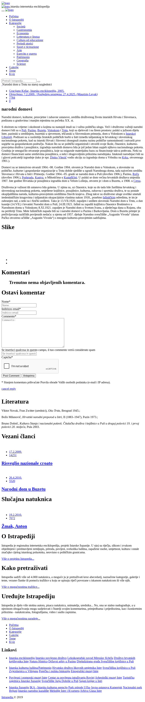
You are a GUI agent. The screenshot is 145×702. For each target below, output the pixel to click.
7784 (12, 97)
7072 (12, 518)
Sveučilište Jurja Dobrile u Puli (60, 681)
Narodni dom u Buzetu (24, 489)
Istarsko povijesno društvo (51, 658)
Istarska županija (19, 687)
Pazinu (32, 130)
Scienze (21, 63)
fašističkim (109, 197)
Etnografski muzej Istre (84, 671)
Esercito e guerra (27, 53)
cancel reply (9, 388)
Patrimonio (23, 57)
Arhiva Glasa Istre (91, 690)
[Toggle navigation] (3, 11)
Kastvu (39, 177)
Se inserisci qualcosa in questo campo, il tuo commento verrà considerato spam (48, 349)
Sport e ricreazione (28, 46)
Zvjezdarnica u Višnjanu (23, 671)
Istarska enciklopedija (22, 658)
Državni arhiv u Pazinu (62, 661)
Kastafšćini (70, 177)
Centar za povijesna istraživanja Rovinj (71, 677)
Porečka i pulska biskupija (54, 671)
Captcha (7, 357)
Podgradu (27, 177)
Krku (125, 157)
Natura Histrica (38, 661)
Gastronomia (24, 30)
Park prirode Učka (79, 687)
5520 (12, 481)
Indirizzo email (11, 309)
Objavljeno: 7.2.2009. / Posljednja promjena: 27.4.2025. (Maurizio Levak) (53, 94)
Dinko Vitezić (58, 157)
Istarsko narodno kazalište (33, 690)
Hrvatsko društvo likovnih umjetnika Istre (77, 667)
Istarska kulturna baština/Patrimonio (30, 667)
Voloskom (53, 130)
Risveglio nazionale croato (27, 463)
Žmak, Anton (14, 526)
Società (21, 26)
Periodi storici (25, 43)
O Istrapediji (16, 19)
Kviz (12, 74)
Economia (23, 33)
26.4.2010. (15, 477)
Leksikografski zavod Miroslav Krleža (90, 658)
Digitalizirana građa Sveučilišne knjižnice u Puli (105, 661)
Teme (12, 70)
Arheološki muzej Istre (108, 677)
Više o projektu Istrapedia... (18, 558)
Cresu (136, 180)
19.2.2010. (15, 514)
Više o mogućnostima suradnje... (21, 618)
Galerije (14, 67)
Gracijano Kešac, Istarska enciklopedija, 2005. (36, 90)
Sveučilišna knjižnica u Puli (119, 667)
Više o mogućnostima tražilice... (20, 586)
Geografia (23, 60)
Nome (6, 301)
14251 (13, 455)
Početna (14, 16)
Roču (136, 174)
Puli (24, 130)
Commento (9, 316)
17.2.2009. (15, 451)
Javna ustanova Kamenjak (106, 687)
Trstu (65, 130)
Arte (19, 50)
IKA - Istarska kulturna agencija (49, 687)
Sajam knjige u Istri (90, 681)
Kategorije (15, 23)
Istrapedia (8, 697)
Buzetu (41, 130)
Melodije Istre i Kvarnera (64, 690)
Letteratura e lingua (28, 36)
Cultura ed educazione (30, 40)
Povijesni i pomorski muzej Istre (28, 677)
